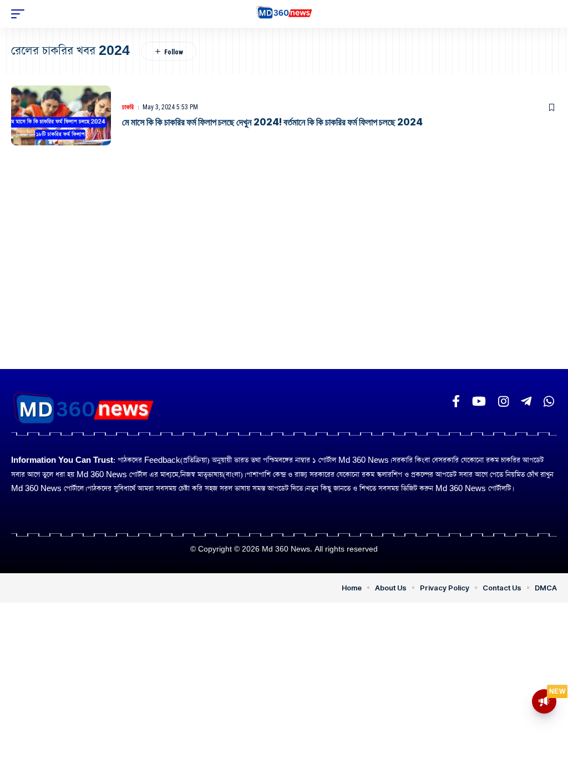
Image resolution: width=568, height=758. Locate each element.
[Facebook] (456, 401)
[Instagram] (503, 401)
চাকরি (128, 107)
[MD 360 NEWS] (284, 14)
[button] (20, 13)
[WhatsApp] (549, 401)
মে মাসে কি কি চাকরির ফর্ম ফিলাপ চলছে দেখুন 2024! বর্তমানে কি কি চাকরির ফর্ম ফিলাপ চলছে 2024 (272, 122)
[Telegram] (526, 401)
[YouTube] (479, 401)
